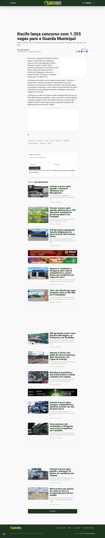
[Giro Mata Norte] (52, 3)
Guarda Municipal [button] (33, 143)
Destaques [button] (39, 140)
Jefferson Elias (24, 50)
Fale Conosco (76, 528)
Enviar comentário (34, 168)
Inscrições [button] (43, 143)
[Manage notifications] (4, 534)
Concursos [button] (31, 140)
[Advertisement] (52, 18)
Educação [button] (66, 140)
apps (70, 528)
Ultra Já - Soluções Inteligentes (87, 533)
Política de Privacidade (88, 528)
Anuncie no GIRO (61, 528)
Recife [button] (52, 140)
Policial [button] (46, 140)
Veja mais (52, 511)
